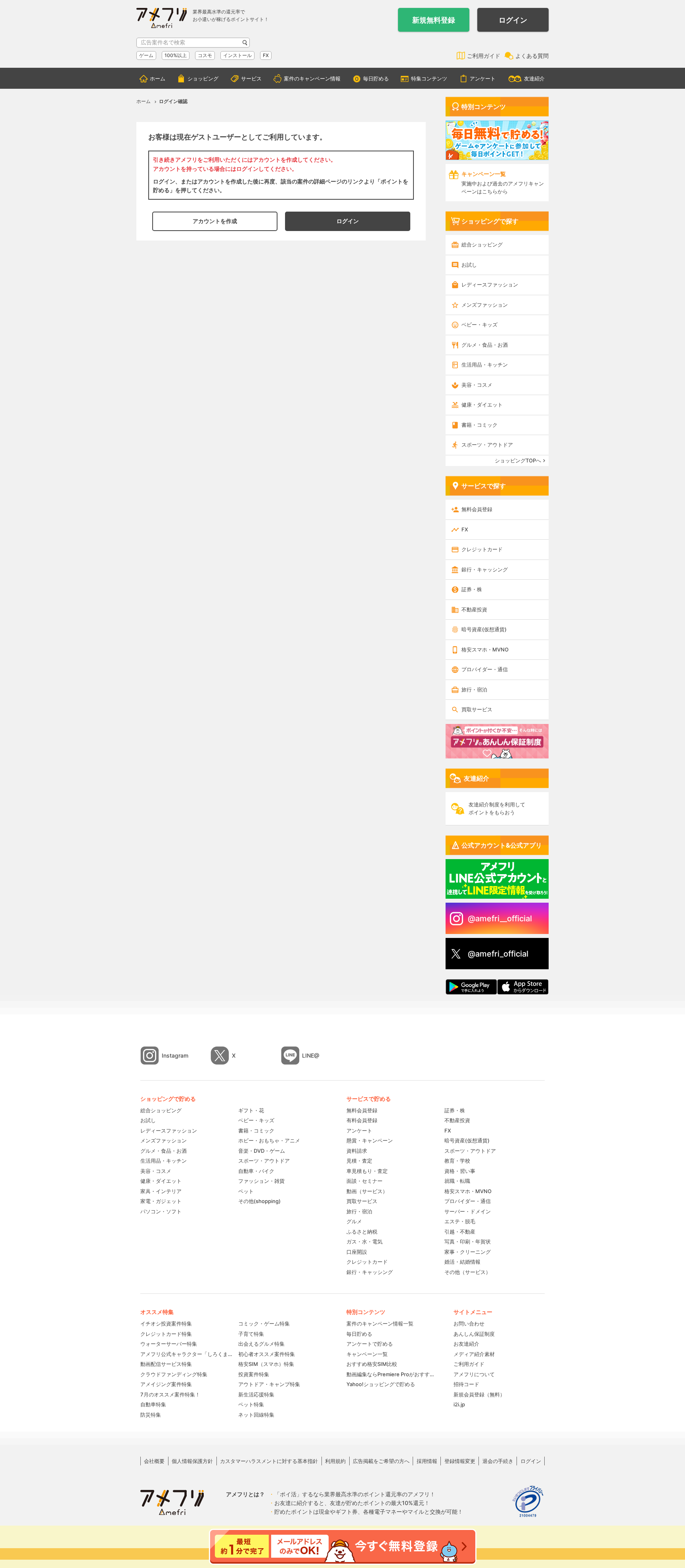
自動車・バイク (256, 1171)
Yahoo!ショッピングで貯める (380, 1384)
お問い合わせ (468, 1323)
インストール (237, 55)
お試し (469, 265)
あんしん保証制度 (474, 1334)
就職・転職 (457, 1181)
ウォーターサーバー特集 (168, 1344)
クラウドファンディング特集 (173, 1374)
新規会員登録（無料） (479, 1394)
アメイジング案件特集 (166, 1384)
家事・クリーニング (467, 1252)
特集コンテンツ (429, 78)
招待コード (466, 1384)
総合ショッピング (482, 244)
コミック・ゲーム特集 (264, 1323)
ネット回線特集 (256, 1414)
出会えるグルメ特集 (261, 1344)
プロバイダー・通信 (484, 669)
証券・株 (471, 589)
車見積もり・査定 (367, 1171)
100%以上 (176, 55)
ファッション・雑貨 (261, 1181)
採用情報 (427, 1461)
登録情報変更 (459, 1461)
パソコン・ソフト (161, 1211)
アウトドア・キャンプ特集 (269, 1384)
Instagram (175, 1055)
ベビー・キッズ (479, 324)
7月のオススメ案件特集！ (170, 1394)
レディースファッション (489, 284)
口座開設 (356, 1252)
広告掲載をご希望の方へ (381, 1461)
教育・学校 (457, 1160)
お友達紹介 (466, 1344)
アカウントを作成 (215, 221)
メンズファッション (484, 305)
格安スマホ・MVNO (485, 649)
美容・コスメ (476, 385)
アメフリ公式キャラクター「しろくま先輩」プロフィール (186, 1354)
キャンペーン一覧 (367, 1354)
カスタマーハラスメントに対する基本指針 (269, 1461)
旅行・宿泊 (474, 689)
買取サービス (476, 709)
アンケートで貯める (369, 1344)
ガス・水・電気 (364, 1241)
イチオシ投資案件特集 (166, 1323)
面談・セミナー (364, 1181)
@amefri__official (500, 918)
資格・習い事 (459, 1171)
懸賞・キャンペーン (369, 1140)
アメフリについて (474, 1374)
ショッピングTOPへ (518, 460)
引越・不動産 (459, 1231)
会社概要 (154, 1461)
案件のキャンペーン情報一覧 (379, 1323)
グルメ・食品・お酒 (484, 345)
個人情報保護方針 (192, 1461)
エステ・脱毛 (459, 1221)
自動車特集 (153, 1404)
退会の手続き (497, 1461)
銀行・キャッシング (484, 569)
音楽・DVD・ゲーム (261, 1151)
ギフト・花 (251, 1110)
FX (266, 55)
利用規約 (335, 1461)
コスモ (205, 55)
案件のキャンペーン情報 (312, 78)
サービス (251, 78)
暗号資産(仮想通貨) (484, 629)
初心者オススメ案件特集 (266, 1354)
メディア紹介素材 (474, 1354)
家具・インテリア (161, 1191)
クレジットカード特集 (166, 1334)
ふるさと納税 (361, 1231)
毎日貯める (376, 78)
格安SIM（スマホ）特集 (266, 1364)
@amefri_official (498, 954)
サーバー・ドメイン (467, 1211)
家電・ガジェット (161, 1201)
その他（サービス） (467, 1272)
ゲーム (146, 55)
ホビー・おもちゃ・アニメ (269, 1140)
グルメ (354, 1221)
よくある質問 (532, 55)
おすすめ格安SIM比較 (371, 1364)
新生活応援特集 (256, 1394)
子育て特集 (251, 1334)
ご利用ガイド (483, 55)
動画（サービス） (367, 1191)
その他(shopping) (259, 1201)
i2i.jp (459, 1404)
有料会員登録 (361, 1120)
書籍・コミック (479, 425)
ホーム (157, 78)
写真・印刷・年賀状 (467, 1241)
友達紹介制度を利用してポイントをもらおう (497, 808)
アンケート (483, 78)
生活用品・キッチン (484, 364)
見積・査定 (359, 1160)
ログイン (513, 20)
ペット (246, 1191)
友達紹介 (534, 78)
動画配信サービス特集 (166, 1364)
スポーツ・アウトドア (487, 444)
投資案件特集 (253, 1374)
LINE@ (311, 1055)
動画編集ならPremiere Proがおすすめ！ (392, 1374)
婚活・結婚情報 (462, 1262)
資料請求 (356, 1151)
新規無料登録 (433, 20)
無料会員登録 (476, 509)
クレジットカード (482, 549)
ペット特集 (251, 1404)
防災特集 (150, 1414)
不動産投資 (474, 609)
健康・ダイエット (482, 404)
